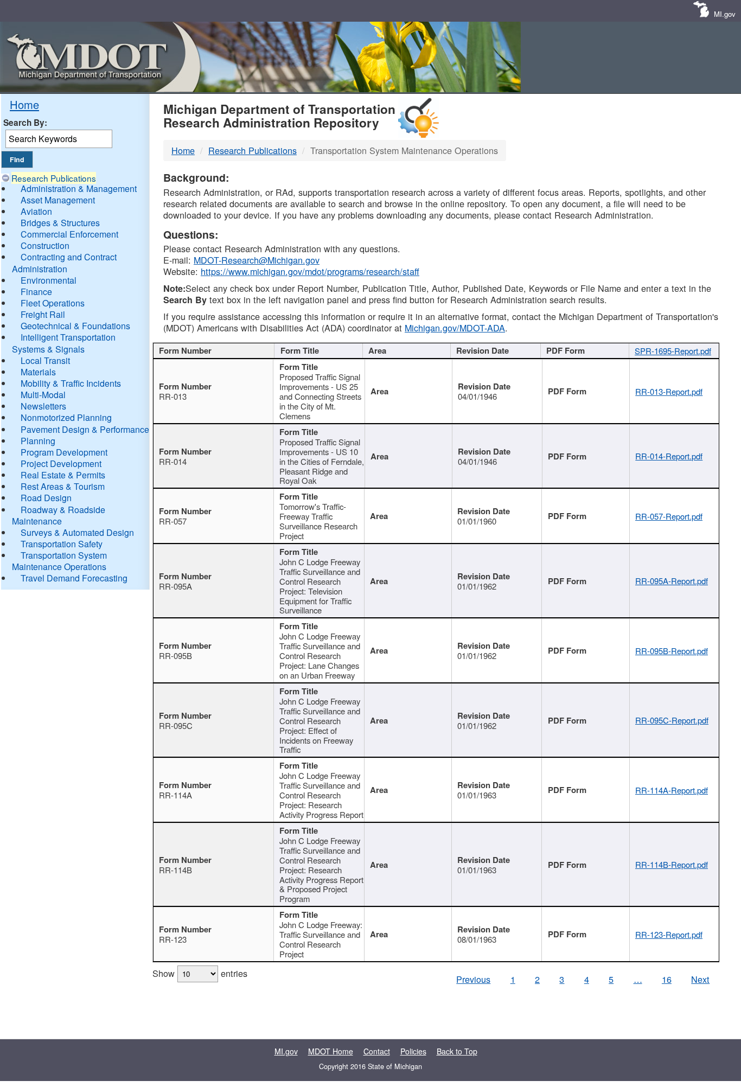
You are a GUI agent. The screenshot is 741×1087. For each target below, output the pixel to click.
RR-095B (175, 655)
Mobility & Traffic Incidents (71, 383)
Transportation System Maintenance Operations (59, 561)
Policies (413, 1051)
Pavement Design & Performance (85, 429)
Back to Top (457, 1051)
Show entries (199, 973)
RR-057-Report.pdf (668, 516)
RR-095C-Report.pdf (671, 720)
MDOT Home (330, 1051)
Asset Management (58, 200)
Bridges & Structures (60, 222)
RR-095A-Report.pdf (671, 580)
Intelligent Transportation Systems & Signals (64, 343)
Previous (473, 979)
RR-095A (175, 586)
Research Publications (53, 178)
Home (24, 104)
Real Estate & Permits (63, 475)
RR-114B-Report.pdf (671, 864)
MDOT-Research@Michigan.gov (257, 259)
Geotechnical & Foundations (75, 325)
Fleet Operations (53, 303)
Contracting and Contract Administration (64, 262)
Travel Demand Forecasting (74, 578)
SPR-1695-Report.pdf (673, 350)
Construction (45, 245)
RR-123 (173, 939)
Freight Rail (43, 314)
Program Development (64, 452)
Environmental (48, 280)
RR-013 (173, 396)
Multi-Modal (43, 394)
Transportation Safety (62, 544)
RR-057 (173, 521)
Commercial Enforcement (69, 234)
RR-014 (173, 461)
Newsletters (43, 406)
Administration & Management (79, 188)
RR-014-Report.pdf (668, 456)
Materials (38, 372)
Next (700, 979)
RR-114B (175, 869)
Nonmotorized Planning (66, 417)
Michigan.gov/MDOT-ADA (455, 327)
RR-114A (175, 795)
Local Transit (45, 360)
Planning (38, 440)
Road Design (46, 497)
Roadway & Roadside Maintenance (58, 515)
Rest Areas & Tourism (63, 486)
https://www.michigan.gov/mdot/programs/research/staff (310, 271)
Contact (376, 1051)
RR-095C (176, 725)
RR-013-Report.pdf (668, 391)
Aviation (36, 211)
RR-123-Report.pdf (668, 934)
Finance (36, 291)
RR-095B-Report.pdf (671, 650)
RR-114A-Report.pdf (671, 790)
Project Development (61, 463)
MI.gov (725, 14)
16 (667, 979)
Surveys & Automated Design (77, 532)
